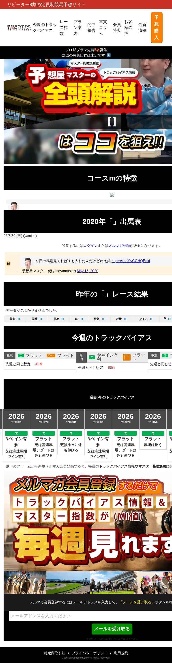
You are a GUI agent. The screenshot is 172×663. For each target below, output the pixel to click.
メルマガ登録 (119, 246)
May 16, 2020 (87, 271)
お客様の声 (128, 28)
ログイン (90, 246)
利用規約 (121, 653)
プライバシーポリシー (90, 653)
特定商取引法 (54, 653)
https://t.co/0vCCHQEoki (131, 261)
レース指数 (64, 28)
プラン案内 (78, 28)
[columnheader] (15, 319)
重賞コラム (103, 28)
